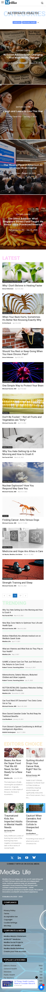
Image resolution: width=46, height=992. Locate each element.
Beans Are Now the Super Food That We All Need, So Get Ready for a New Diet (13, 767)
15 (9, 596)
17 (20, 596)
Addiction (17, 22)
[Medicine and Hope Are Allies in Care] (23, 538)
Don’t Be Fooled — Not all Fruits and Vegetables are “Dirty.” (22, 418)
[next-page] (26, 596)
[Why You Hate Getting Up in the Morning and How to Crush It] (23, 438)
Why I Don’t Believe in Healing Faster (22, 285)
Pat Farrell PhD (7, 457)
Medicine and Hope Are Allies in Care (22, 551)
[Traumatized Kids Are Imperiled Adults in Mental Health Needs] (13, 808)
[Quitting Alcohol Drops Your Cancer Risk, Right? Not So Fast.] (35, 753)
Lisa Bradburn (7, 719)
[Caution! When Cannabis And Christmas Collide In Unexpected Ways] (35, 808)
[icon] (12, 858)
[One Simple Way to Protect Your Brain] (23, 372)
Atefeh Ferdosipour (9, 732)
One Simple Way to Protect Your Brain (22, 385)
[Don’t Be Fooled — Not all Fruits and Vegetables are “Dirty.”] (23, 404)
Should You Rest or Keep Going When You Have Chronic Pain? (22, 353)
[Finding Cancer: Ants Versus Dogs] (23, 506)
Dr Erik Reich (6, 323)
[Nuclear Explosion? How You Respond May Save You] (23, 472)
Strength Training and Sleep (17, 582)
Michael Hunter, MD (9, 389)
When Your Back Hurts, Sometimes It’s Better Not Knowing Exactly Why (21, 318)
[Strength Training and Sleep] (23, 569)
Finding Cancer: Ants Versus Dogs (20, 519)
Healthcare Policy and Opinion (12, 281)
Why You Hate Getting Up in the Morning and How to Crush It (19, 453)
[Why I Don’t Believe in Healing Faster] (23, 272)
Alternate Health (29, 22)
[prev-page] (4, 596)
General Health (7, 381)
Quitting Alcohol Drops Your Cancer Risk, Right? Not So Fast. (35, 766)
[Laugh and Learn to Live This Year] (23, 111)
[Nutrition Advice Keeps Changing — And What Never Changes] (23, 56)
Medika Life (6, 641)
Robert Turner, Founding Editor (13, 667)
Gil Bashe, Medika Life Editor (12, 554)
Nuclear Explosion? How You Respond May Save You (18, 487)
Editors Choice (23, 50)
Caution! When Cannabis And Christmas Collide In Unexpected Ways (34, 823)
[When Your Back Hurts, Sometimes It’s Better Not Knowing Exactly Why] (23, 304)
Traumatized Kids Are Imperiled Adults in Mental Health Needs (13, 821)
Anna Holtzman (7, 289)
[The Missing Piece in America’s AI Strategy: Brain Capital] (23, 167)
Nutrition (6, 413)
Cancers (5, 516)
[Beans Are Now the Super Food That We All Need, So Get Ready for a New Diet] (13, 753)
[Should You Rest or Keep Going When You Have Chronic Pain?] (23, 338)
